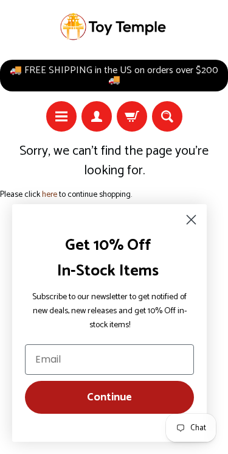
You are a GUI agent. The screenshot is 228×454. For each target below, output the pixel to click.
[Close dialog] (191, 219)
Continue (109, 397)
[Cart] (132, 116)
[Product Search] (167, 116)
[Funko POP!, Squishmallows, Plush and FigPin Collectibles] (114, 27)
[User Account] (96, 116)
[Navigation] (61, 116)
